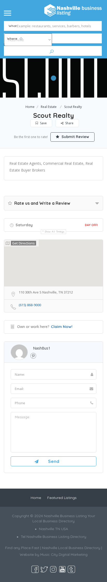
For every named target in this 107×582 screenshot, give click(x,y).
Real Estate (49, 107)
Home (30, 107)
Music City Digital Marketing (64, 554)
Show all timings (54, 231)
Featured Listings (62, 497)
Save (43, 123)
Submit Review (75, 136)
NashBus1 (41, 348)
